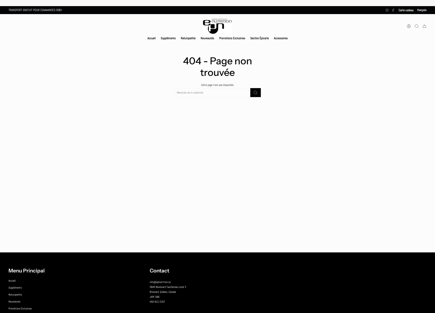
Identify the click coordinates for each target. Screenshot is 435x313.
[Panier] (424, 26)
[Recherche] (255, 92)
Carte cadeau (406, 10)
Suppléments (15, 287)
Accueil (12, 280)
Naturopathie (15, 294)
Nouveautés (14, 301)
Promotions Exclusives (20, 308)
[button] (168, 38)
